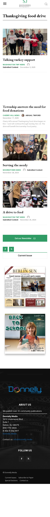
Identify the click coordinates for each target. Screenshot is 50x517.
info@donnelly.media (22, 439)
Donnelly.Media (10, 433)
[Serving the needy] (25, 147)
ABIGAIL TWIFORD (33, 115)
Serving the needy (15, 165)
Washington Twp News (14, 65)
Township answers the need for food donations (24, 108)
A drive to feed (13, 212)
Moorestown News (12, 170)
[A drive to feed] (25, 194)
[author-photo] (29, 64)
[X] (11, 249)
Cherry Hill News (11, 115)
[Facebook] (5, 249)
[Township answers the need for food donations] (25, 89)
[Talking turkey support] (25, 42)
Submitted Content (10, 67)
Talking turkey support (19, 60)
